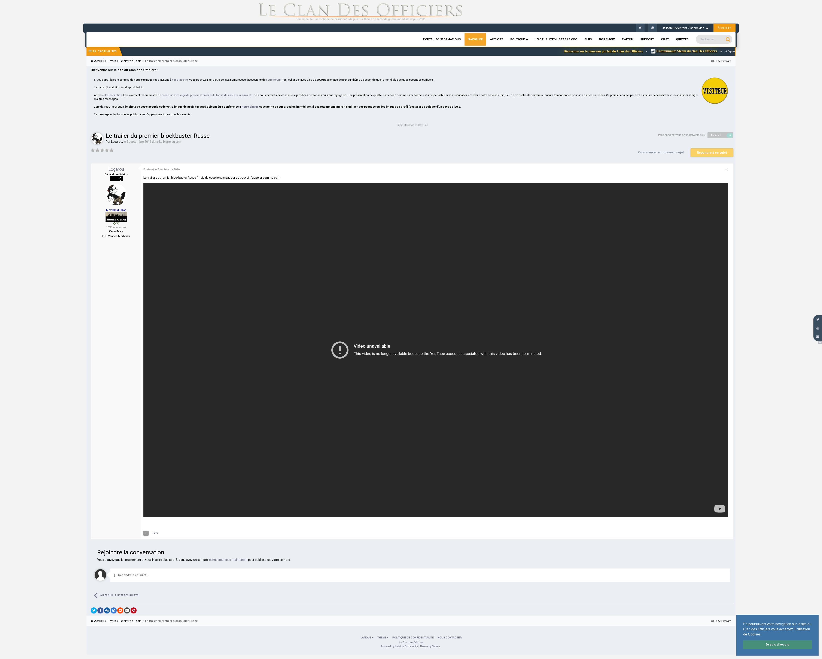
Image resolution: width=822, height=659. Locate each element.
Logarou (116, 141)
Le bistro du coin (170, 141)
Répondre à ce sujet (712, 152)
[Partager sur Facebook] (100, 610)
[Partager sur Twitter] (94, 610)
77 (117, 223)
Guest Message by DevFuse (412, 125)
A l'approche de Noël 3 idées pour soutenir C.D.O (713, 51)
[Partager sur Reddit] (120, 610)
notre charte (250, 106)
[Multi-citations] (146, 533)
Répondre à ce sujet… (132, 575)
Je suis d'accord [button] (777, 644)
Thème (382, 637)
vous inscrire (180, 79)
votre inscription (112, 95)
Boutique (518, 39)
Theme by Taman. (430, 646)
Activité (496, 39)
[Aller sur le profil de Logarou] (97, 139)
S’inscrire (724, 28)
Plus (588, 39)
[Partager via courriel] (127, 610)
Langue (366, 637)
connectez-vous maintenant (228, 559)
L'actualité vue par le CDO (556, 39)
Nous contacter (450, 637)
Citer (155, 533)
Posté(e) (161, 169)
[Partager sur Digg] (107, 610)
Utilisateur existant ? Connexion (684, 28)
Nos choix (607, 39)
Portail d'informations (442, 39)
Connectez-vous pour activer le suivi (683, 135)
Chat (665, 39)
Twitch (627, 39)
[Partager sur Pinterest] (134, 610)
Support (647, 39)
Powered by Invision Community (399, 646)
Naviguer (475, 39)
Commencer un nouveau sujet (661, 152)
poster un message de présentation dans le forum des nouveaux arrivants (207, 95)
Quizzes (682, 39)
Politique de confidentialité (413, 637)
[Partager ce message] (726, 169)
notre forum (273, 79)
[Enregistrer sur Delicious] (114, 610)
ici (140, 87)
